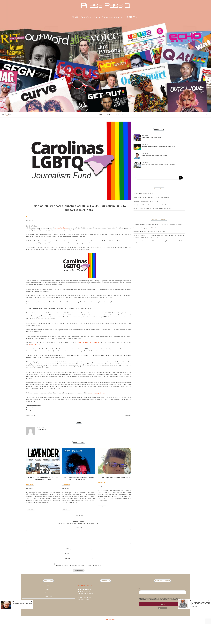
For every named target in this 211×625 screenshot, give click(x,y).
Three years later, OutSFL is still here (79, 477)
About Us (110, 114)
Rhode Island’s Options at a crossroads (153, 231)
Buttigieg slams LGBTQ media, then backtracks (155, 228)
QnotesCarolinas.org (61, 228)
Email (67, 553)
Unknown (136, 228)
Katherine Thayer (139, 235)
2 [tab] (76, 515)
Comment (79, 527)
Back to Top (48, 596)
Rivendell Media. (110, 619)
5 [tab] (81, 515)
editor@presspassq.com (85, 585)
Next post (128, 416)
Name (67, 548)
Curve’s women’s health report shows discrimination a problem (152, 208)
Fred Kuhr (41, 428)
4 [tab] (79, 515)
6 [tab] (82, 515)
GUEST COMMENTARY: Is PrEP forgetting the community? (165, 224)
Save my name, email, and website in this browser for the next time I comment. (79, 565)
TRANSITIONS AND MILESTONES (114, 477)
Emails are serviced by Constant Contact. (171, 599)
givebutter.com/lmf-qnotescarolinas (88, 342)
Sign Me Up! (162, 604)
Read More (30, 509)
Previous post (30, 416)
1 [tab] (74, 515)
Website (67, 559)
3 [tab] (77, 515)
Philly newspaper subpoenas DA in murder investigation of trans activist (200, 604)
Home (100, 114)
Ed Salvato (137, 241)
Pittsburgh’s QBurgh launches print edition (154, 155)
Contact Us (119, 114)
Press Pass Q (105, 5)
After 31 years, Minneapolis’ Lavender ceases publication (158, 164)
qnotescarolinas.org (34, 344)
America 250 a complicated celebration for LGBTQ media (158, 146)
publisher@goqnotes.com (97, 393)
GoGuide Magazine (139, 224)
